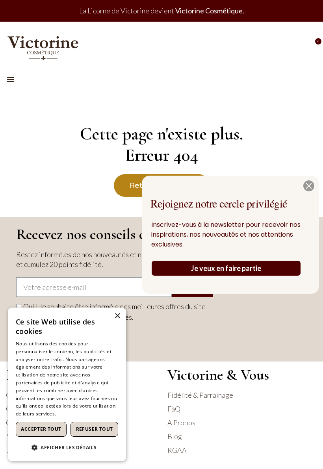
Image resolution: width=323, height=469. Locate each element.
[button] (309, 186)
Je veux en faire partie (226, 268)
